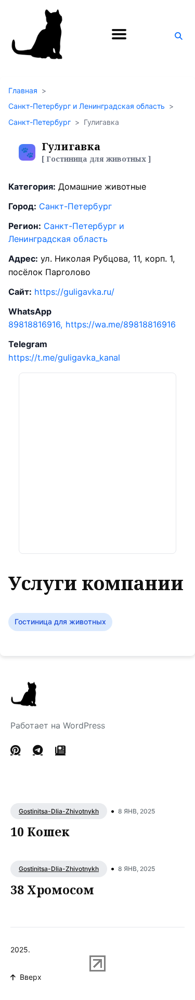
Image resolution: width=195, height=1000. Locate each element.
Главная (22, 90)
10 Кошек (40, 831)
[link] (60, 750)
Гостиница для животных (60, 621)
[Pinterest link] (16, 750)
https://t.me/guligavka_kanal (64, 357)
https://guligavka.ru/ (74, 292)
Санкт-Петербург (39, 122)
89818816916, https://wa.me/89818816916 (92, 324)
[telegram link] (38, 750)
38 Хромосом (52, 889)
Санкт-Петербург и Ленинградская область (86, 106)
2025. (20, 949)
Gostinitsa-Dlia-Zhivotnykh (59, 811)
